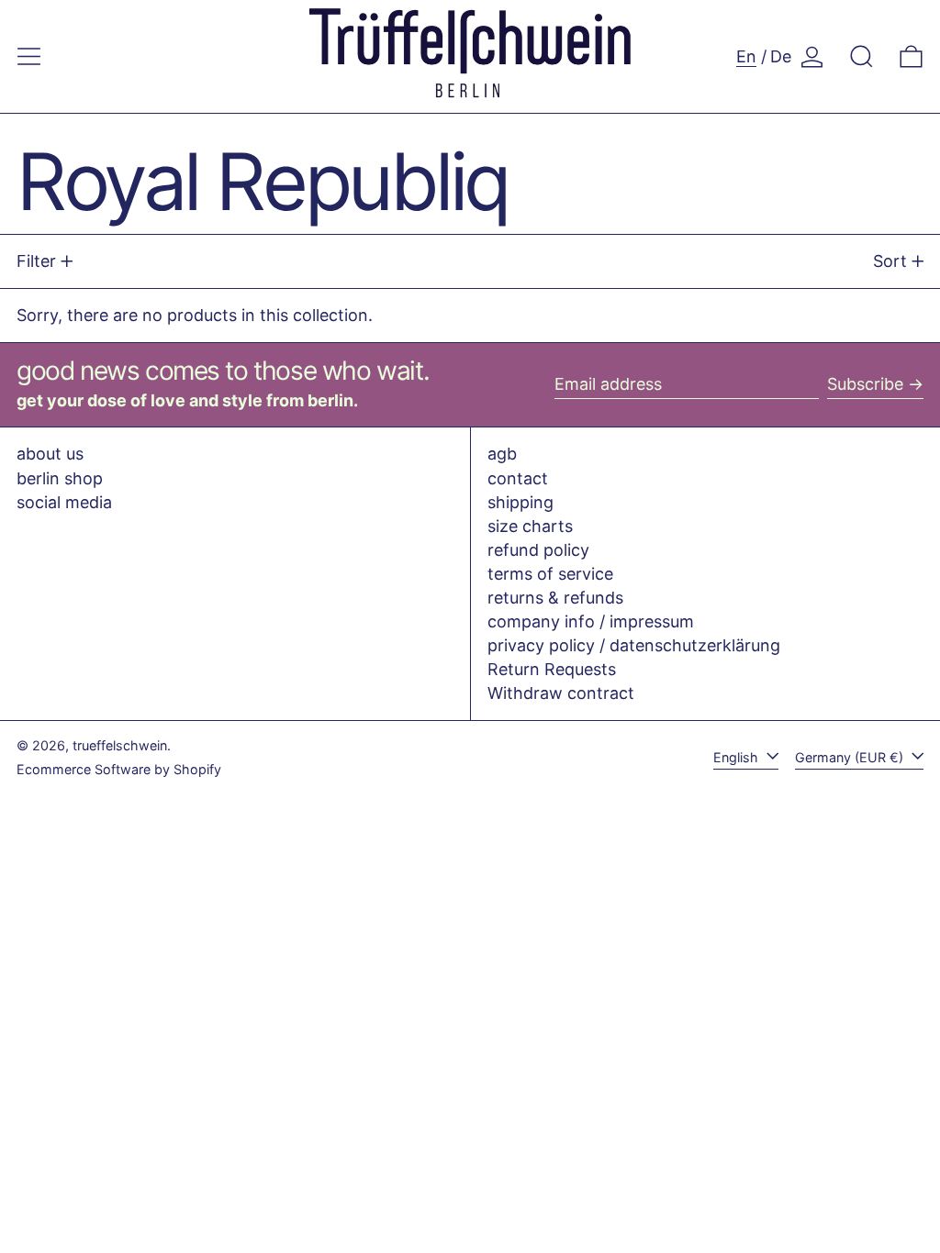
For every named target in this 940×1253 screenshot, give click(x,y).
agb (502, 453)
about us (50, 453)
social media (64, 502)
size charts (530, 526)
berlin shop (60, 478)
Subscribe (865, 384)
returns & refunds (555, 597)
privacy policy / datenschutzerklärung (633, 645)
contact (517, 478)
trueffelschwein (120, 745)
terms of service (550, 573)
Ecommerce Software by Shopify (119, 769)
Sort (890, 261)
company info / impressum (590, 621)
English (737, 757)
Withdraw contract (560, 693)
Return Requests (551, 669)
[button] (861, 56)
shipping (520, 502)
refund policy (538, 550)
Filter (36, 261)
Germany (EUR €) (851, 757)
